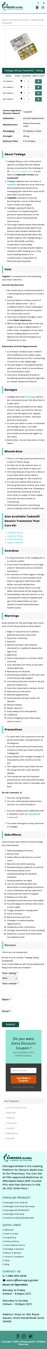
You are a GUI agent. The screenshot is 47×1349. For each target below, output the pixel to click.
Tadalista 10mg (15, 533)
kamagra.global (27, 1342)
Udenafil (10, 1139)
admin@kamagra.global (22, 1280)
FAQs (7, 1261)
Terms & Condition (14, 1257)
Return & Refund (13, 1253)
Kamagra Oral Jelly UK (16, 1203)
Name (6, 999)
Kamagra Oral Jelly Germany (20, 1206)
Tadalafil (10, 1118)
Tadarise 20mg (15, 536)
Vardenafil (11, 1123)
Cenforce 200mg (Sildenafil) (19, 1218)
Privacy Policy (12, 1241)
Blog (7, 1264)
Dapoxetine (12, 1133)
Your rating (10, 973)
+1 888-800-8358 (16, 1276)
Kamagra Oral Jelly (14, 1214)
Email (6, 1011)
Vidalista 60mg (15, 539)
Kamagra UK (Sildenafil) (17, 1210)
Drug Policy (10, 1238)
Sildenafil (11, 1113)
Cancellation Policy (15, 1245)
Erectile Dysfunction (16, 1108)
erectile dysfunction (22, 171)
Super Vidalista (15, 543)
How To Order (12, 1234)
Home (4, 20)
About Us (9, 1230)
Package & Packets (14, 1249)
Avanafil (10, 1128)
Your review (10, 983)
